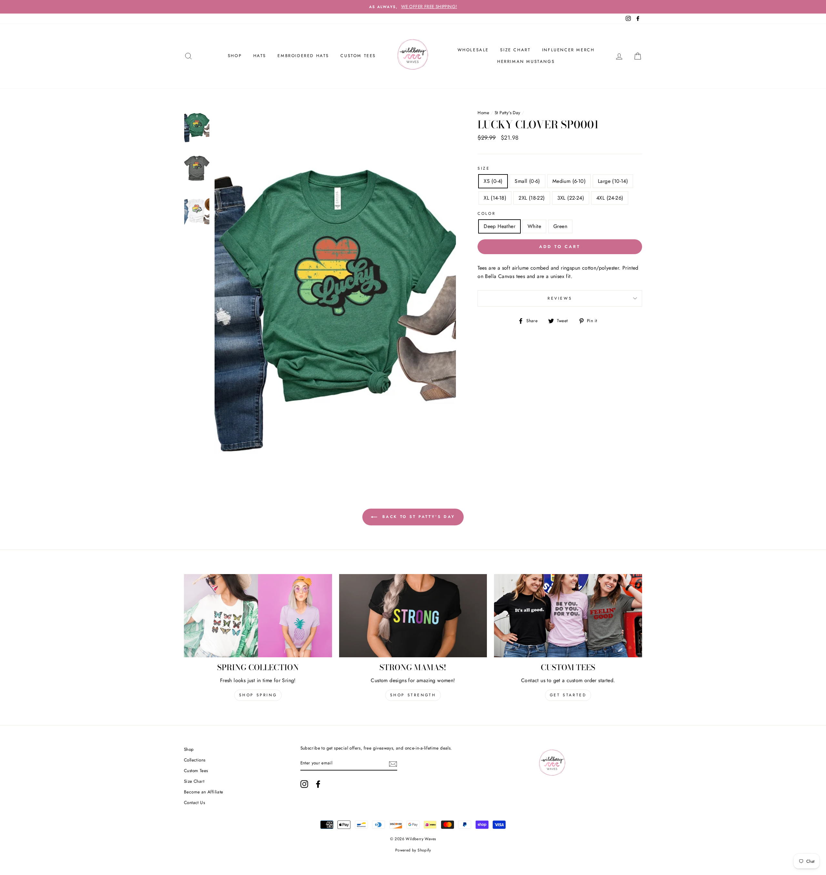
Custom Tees (358, 56)
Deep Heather (499, 226)
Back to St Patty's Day (417, 517)
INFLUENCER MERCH (568, 50)
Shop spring (258, 695)
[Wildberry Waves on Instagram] (304, 784)
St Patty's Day (507, 112)
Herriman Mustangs (526, 61)
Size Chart (515, 50)
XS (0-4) (493, 181)
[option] (413, 6)
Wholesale (473, 50)
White (534, 226)
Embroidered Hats (303, 56)
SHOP (235, 56)
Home (483, 112)
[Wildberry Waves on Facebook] (318, 784)
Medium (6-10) (569, 181)
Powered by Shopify (413, 850)
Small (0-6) (527, 181)
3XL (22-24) (570, 198)
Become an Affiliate (203, 792)
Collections (194, 760)
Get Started (568, 695)
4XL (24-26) (609, 198)
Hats (259, 56)
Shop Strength (413, 695)
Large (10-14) (613, 181)
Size (484, 168)
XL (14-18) (495, 198)
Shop (189, 749)
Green (560, 226)
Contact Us (194, 802)
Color (487, 213)
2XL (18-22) (532, 198)
